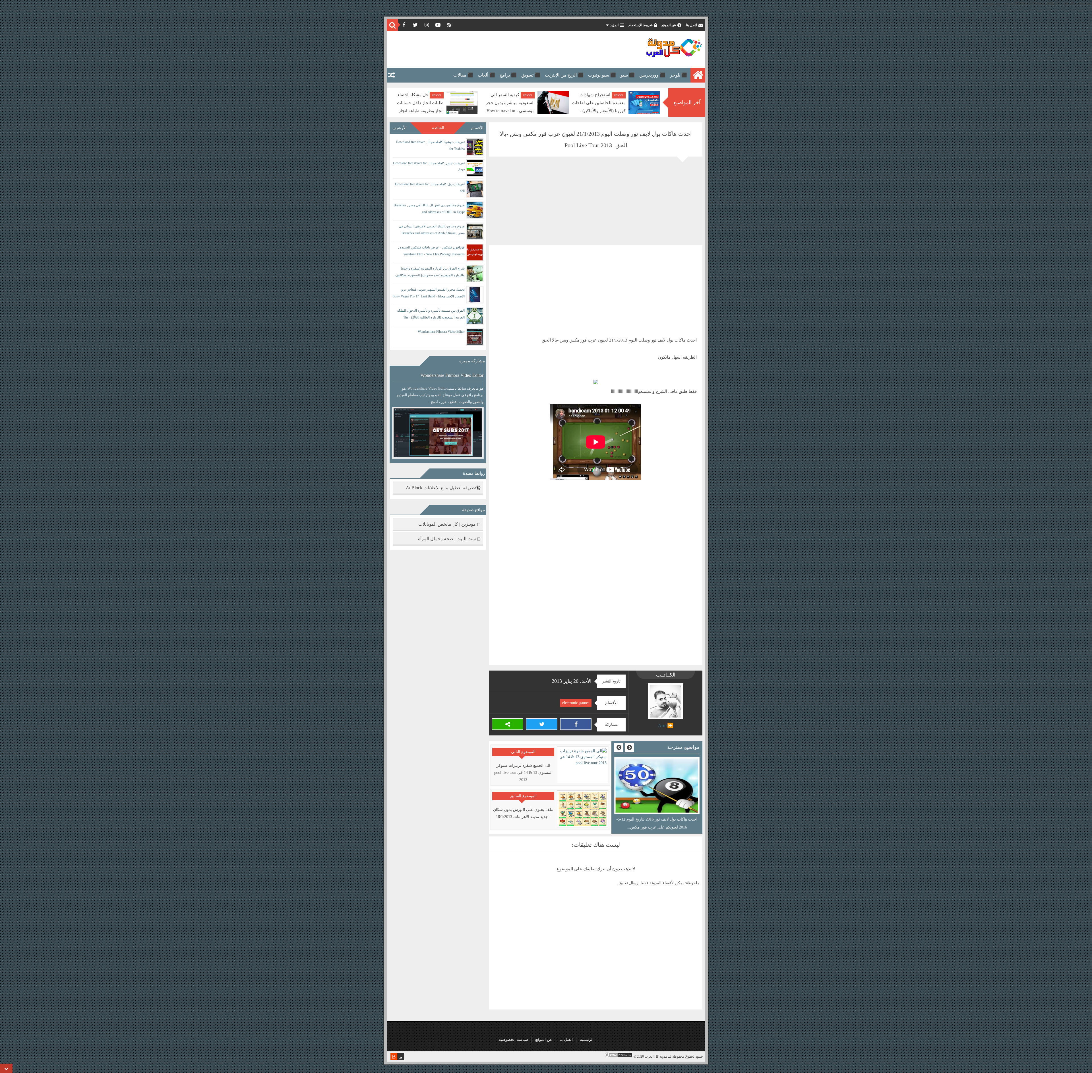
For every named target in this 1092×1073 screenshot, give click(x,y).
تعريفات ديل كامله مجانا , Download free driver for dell (430, 187)
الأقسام (477, 128)
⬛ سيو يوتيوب (602, 75)
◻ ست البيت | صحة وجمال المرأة (449, 538)
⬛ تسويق (530, 75)
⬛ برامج (508, 75)
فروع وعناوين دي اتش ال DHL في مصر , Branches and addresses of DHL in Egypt (429, 208)
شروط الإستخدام (640, 25)
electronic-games (575, 703)
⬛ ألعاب (486, 75)
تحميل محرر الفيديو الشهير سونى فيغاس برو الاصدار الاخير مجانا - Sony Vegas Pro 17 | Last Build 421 (429, 293)
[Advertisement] (493, 49)
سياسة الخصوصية (513, 1039)
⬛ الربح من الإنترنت (564, 75)
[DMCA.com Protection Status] (618, 1056)
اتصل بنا (691, 25)
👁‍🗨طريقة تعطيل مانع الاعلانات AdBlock (443, 487)
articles (618, 95)
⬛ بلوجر (678, 75)
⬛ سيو (628, 75)
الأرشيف (399, 128)
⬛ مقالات (463, 75)
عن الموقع (668, 25)
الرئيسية (586, 1039)
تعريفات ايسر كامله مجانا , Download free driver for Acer (429, 166)
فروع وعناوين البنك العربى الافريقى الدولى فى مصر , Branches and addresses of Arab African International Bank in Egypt (432, 230)
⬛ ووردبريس (652, 75)
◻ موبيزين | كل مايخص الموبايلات (449, 524)
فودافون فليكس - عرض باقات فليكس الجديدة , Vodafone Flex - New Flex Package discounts (431, 250)
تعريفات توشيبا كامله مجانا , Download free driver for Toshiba (430, 145)
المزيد (614, 25)
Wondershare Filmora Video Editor (441, 332)
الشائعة (438, 128)
